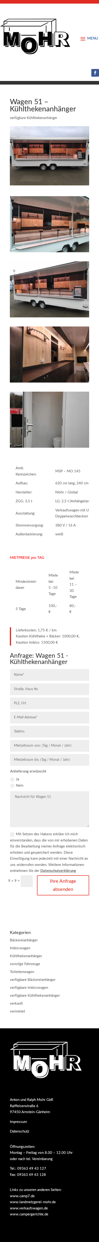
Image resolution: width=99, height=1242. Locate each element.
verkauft (16, 1003)
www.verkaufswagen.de (29, 1208)
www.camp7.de (22, 1196)
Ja (17, 779)
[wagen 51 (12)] (49, 252)
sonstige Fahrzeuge (25, 964)
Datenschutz (19, 1131)
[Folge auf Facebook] (95, 73)
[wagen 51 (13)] (49, 317)
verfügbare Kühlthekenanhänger (33, 118)
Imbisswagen (20, 948)
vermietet (17, 1011)
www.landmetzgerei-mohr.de (33, 1202)
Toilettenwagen (22, 972)
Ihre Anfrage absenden (63, 885)
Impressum (18, 1122)
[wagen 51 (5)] (49, 447)
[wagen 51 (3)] (49, 382)
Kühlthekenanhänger (26, 956)
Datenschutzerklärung (58, 871)
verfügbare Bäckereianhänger (33, 980)
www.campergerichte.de (29, 1214)
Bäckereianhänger (24, 940)
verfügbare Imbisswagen (29, 988)
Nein (19, 785)
